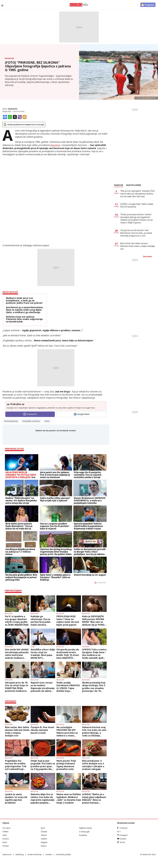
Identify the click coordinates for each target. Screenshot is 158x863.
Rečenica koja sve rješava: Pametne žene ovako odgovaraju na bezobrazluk (24, 319)
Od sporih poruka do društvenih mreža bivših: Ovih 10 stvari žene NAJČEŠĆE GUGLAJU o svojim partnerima (67, 653)
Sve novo (147, 256)
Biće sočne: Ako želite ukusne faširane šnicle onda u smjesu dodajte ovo (17, 731)
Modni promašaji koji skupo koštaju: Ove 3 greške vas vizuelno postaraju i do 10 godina (93, 686)
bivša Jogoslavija (11, 421)
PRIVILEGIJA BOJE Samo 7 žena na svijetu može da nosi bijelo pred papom (67, 620)
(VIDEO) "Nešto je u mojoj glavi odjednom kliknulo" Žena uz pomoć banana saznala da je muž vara (94, 798)
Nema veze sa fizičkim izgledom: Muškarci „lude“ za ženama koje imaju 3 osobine (68, 798)
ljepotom (55, 145)
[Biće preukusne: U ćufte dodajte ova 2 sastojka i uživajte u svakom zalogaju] (94, 747)
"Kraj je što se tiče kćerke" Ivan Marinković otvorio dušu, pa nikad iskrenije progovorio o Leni (136, 233)
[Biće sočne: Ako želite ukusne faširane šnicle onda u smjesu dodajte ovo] (17, 714)
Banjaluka (83, 835)
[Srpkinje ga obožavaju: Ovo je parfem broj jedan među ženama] (43, 603)
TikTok (122, 842)
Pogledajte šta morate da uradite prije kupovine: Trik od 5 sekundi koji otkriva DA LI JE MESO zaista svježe (17, 765)
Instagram (123, 835)
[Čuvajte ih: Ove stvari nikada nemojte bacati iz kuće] (43, 714)
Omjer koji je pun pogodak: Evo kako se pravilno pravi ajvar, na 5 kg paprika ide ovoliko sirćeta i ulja (43, 765)
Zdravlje (44, 831)
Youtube (122, 839)
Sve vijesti (6, 828)
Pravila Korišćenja (34, 854)
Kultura (43, 846)
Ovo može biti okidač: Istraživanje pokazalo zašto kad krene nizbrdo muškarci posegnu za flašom (17, 653)
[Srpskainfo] (79, 5)
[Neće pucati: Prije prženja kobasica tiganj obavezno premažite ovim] (68, 747)
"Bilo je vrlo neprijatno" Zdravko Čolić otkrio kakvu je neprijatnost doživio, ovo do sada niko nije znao (137, 194)
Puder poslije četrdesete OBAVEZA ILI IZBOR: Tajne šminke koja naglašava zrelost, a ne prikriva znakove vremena (68, 686)
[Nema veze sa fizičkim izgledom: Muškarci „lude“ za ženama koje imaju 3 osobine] (68, 781)
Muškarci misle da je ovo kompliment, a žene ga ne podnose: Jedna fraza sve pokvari (24, 300)
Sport (43, 828)
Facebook (123, 828)
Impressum (6, 854)
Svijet (33, 647)
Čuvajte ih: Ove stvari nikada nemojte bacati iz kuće (42, 730)
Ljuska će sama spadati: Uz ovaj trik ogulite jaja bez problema (16, 798)
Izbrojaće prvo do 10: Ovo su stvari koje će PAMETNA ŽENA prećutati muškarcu (16, 686)
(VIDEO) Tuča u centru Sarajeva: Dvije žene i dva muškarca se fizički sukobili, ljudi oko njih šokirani (94, 653)
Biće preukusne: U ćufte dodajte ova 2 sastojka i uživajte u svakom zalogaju (93, 765)
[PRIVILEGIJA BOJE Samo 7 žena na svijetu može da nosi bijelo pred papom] (68, 603)
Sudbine (44, 839)
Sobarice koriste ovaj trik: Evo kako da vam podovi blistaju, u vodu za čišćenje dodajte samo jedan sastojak (94, 731)
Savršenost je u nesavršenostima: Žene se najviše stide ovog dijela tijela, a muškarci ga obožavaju (24, 309)
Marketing (19, 854)
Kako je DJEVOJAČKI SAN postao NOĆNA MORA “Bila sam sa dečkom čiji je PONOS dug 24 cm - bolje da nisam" (94, 620)
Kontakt (49, 854)
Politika (5, 831)
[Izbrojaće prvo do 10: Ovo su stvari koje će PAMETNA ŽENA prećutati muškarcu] (17, 670)
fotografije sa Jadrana (31, 421)
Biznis (4, 842)
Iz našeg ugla (84, 831)
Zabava (44, 835)
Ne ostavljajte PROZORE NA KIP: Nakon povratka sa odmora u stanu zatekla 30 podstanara (67, 731)
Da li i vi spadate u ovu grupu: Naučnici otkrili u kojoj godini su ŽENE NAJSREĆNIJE (17, 620)
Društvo (5, 839)
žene (47, 421)
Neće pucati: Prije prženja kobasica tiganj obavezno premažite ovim (66, 765)
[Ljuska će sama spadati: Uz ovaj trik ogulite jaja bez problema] (17, 781)
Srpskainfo (12, 109)
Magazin (9, 58)
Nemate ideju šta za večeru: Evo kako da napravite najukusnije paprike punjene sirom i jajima (42, 798)
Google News (83, 414)
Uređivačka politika (63, 854)
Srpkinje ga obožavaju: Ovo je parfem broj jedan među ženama (40, 620)
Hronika (85, 647)
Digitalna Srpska (85, 828)
